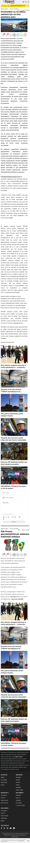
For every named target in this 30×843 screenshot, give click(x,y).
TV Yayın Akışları (20, 805)
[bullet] (15, 517)
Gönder (14, 521)
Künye (2, 785)
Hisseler (18, 780)
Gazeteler (18, 787)
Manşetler (18, 777)
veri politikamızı (21, 840)
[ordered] (13, 517)
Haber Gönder (19, 790)
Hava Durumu (4, 800)
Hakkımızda (4, 782)
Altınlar (18, 785)
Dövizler (18, 782)
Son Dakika (4, 780)
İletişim (2, 777)
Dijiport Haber (4, 9)
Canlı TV (3, 797)
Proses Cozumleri (14, 9)
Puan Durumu (4, 802)
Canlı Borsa (4, 795)
